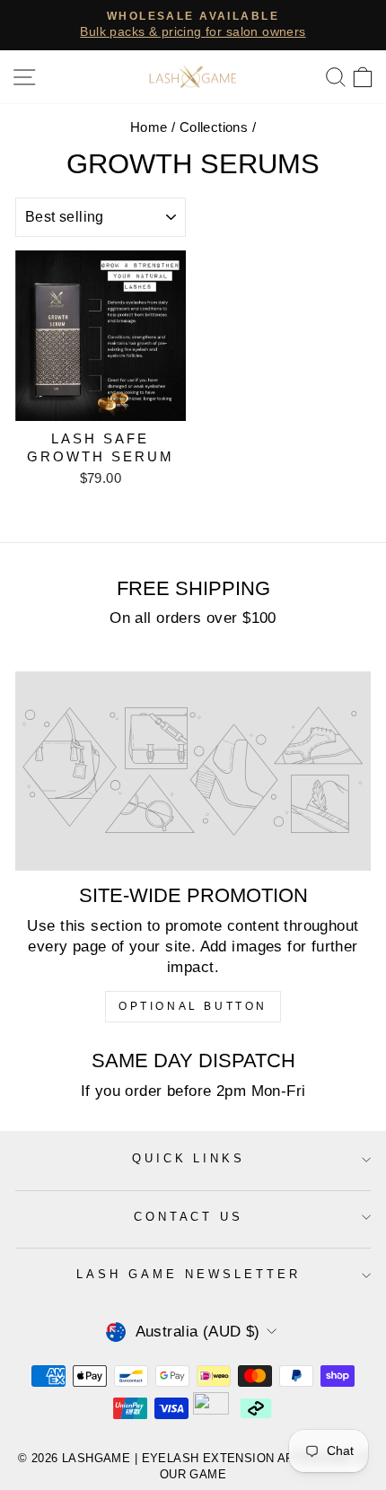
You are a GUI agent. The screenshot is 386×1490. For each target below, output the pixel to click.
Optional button (193, 1006)
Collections (214, 127)
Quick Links (189, 1158)
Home (149, 127)
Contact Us (189, 1216)
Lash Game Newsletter (188, 1274)
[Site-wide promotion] (193, 771)
